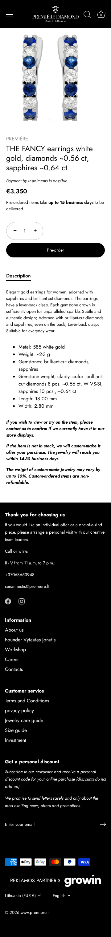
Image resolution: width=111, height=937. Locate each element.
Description (18, 275)
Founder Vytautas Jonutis (30, 639)
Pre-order (55, 250)
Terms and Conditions (27, 700)
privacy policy (19, 710)
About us (14, 629)
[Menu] (10, 14)
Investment (15, 740)
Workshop (15, 649)
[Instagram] (21, 600)
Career (12, 659)
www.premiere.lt (35, 912)
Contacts (14, 669)
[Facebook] (8, 600)
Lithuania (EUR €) (20, 895)
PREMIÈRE (17, 138)
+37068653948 (20, 574)
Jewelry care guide (24, 720)
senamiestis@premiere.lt (27, 586)
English (59, 895)
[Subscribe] (103, 824)
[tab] (21, 276)
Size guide (16, 730)
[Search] (87, 15)
